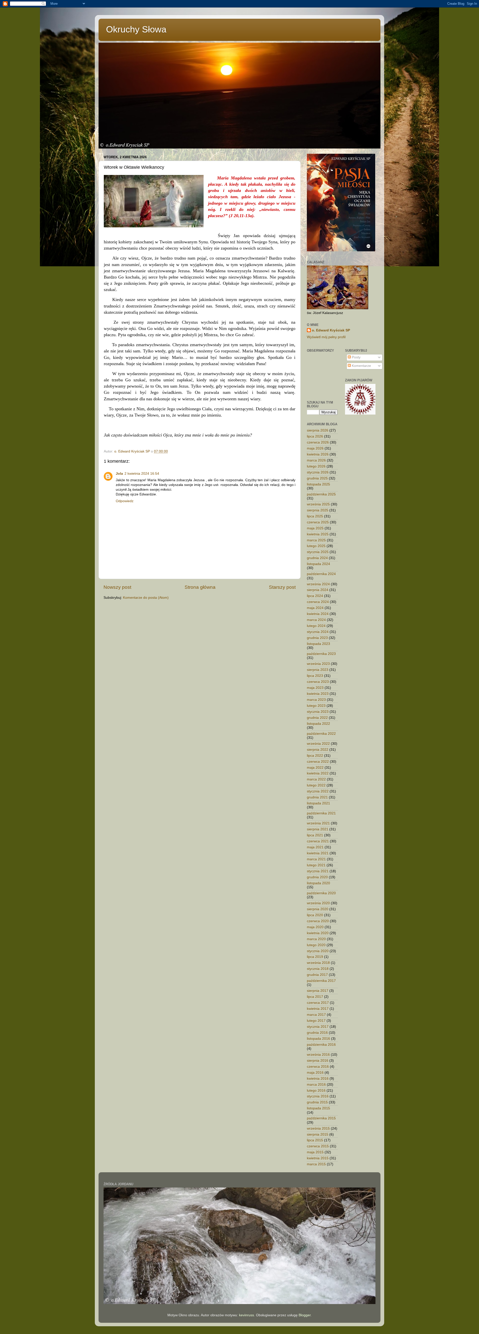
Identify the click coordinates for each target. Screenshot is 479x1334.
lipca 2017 (315, 997)
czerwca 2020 (318, 921)
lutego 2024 (316, 626)
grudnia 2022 (317, 718)
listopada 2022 (318, 724)
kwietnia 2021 (318, 853)
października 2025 (321, 494)
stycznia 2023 (318, 712)
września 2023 (318, 664)
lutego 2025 (316, 546)
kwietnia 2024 (318, 614)
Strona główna (200, 587)
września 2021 (318, 823)
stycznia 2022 (318, 791)
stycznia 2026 (318, 472)
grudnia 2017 (317, 975)
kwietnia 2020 (318, 933)
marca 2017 (316, 1015)
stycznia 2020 (318, 951)
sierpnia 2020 (317, 909)
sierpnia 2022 (317, 749)
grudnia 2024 (317, 558)
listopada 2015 (318, 1108)
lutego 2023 (316, 706)
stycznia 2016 (318, 1096)
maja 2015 (315, 1152)
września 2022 (318, 743)
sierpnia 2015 (317, 1134)
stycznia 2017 (318, 1027)
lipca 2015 (315, 1140)
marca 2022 (316, 779)
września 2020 (318, 903)
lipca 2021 (315, 835)
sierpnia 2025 (317, 510)
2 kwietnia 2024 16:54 (141, 473)
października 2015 (321, 1118)
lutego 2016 (316, 1090)
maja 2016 (315, 1072)
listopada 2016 (318, 1038)
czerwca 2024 (318, 602)
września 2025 (318, 504)
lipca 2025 (315, 516)
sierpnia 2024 (317, 590)
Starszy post (282, 587)
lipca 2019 (315, 957)
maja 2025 (315, 528)
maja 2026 (315, 448)
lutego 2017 (316, 1021)
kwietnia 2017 (318, 1009)
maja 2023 (315, 688)
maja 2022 (315, 767)
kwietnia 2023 (318, 694)
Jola (119, 473)
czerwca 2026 (318, 442)
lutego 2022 (316, 785)
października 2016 (321, 1044)
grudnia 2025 (317, 478)
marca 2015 (316, 1164)
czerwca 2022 (318, 761)
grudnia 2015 (317, 1102)
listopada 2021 (318, 803)
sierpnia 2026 (317, 430)
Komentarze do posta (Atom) (146, 597)
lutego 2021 (316, 865)
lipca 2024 (315, 596)
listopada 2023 (318, 644)
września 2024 (318, 584)
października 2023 (321, 654)
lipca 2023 (315, 676)
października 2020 (321, 893)
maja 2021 (315, 847)
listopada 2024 (318, 564)
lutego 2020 (316, 945)
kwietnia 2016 (318, 1078)
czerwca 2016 (318, 1066)
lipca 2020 (315, 915)
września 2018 (318, 963)
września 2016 (318, 1054)
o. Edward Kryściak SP (331, 330)
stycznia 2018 (318, 969)
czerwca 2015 (318, 1146)
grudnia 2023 (317, 638)
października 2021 (321, 813)
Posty (355, 357)
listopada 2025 (318, 484)
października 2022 (321, 734)
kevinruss (246, 1315)
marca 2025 (316, 540)
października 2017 (321, 981)
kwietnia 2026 (318, 454)
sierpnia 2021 (317, 829)
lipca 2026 (315, 436)
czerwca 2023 (318, 682)
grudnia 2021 (317, 797)
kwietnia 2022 (318, 773)
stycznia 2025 (318, 552)
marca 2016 (316, 1084)
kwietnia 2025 (318, 534)
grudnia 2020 (317, 877)
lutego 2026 (316, 466)
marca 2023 (316, 700)
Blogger (305, 1315)
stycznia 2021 (318, 871)
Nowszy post (117, 587)
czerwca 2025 (318, 522)
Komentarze (361, 366)
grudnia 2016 (317, 1033)
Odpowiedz (124, 501)
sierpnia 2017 (317, 991)
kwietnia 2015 (318, 1158)
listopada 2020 (318, 883)
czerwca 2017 (318, 1003)
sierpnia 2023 (317, 670)
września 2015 (318, 1128)
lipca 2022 (315, 755)
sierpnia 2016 (317, 1060)
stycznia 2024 (318, 632)
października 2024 (321, 574)
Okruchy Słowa (136, 29)
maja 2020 (315, 927)
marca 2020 (316, 939)
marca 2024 (316, 620)
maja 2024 (315, 608)
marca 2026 (316, 460)
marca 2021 (316, 859)
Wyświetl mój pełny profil (326, 337)
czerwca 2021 (318, 841)
